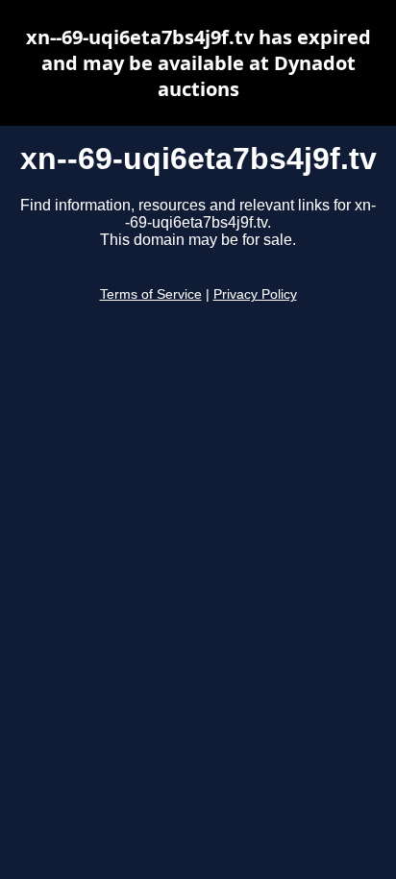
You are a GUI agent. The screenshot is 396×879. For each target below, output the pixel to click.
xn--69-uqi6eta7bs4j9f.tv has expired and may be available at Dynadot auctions (198, 63)
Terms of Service (151, 294)
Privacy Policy (255, 294)
